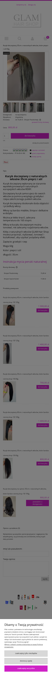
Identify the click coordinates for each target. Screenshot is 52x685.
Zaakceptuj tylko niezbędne (26, 653)
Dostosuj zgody (26, 661)
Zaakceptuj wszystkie (26, 668)
